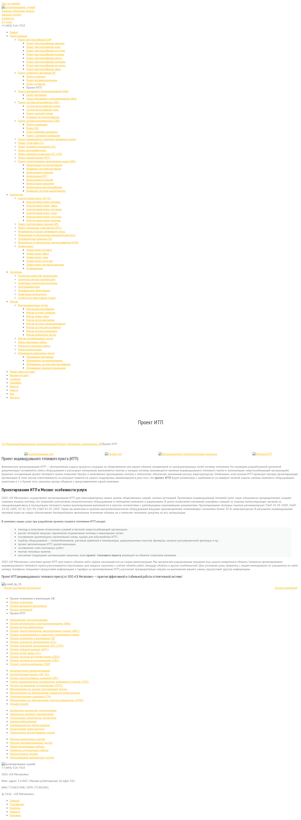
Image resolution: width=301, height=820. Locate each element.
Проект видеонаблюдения (32, 150)
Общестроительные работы (32, 342)
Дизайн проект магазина (39, 250)
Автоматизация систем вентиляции (44, 165)
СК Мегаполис (10, 444)
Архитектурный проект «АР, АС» (34, 198)
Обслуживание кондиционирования (44, 360)
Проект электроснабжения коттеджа (45, 50)
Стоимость (8, 18)
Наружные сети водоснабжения (42, 117)
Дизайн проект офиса (37, 253)
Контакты (15, 397)
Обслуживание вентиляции (39, 357)
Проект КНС (32, 128)
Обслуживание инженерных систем (36, 353)
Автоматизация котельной (39, 180)
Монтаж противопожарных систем (35, 338)
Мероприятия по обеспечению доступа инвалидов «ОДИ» (48, 242)
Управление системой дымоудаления (46, 191)
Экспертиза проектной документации (38, 276)
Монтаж (14, 301)
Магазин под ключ (19, 375)
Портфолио (15, 382)
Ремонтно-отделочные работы (34, 346)
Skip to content (11, 3)
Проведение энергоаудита (32, 294)
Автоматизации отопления (39, 172)
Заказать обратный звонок (18, 11)
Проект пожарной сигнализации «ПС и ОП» (40, 154)
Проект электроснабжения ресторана (46, 65)
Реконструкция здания (30, 349)
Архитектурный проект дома (41, 213)
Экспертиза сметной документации (36, 279)
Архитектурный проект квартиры (43, 220)
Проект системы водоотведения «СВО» (39, 121)
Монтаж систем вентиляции (40, 320)
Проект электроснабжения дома (43, 47)
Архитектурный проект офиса (41, 205)
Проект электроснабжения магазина (45, 54)
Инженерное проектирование (38, 444)
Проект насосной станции (39, 113)
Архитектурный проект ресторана (44, 209)
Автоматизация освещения (40, 183)
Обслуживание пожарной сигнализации (46, 368)
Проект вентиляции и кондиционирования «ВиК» (43, 91)
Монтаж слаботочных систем (41, 335)
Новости (14, 390)
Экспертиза (16, 272)
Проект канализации (37, 124)
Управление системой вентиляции (43, 169)
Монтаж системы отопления (40, 312)
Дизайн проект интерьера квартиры (45, 264)
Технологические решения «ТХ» (35, 239)
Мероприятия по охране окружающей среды (41, 231)
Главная (14, 32)
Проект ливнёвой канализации (42, 132)
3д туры (7, 22)
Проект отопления (35, 76)
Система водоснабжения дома (42, 109)
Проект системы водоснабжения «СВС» (38, 102)
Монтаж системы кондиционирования (46, 323)
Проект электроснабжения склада (44, 58)
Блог (12, 394)
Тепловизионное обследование (34, 290)
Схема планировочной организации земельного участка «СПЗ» (49, 682)
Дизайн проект (26, 246)
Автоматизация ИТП (36, 176)
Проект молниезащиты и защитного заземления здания (47, 139)
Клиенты (14, 386)
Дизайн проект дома (37, 257)
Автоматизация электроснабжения (44, 187)
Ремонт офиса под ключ (22, 371)
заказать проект (11, 14)
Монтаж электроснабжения (40, 309)
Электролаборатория (29, 287)
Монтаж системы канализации (41, 331)
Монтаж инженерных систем (33, 305)
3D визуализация (34, 268)
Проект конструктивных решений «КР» (38, 224)
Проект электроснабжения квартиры (45, 43)
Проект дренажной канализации (43, 135)
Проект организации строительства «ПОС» (40, 228)
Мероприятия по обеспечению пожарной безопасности (46, 235)
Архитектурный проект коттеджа (43, 216)
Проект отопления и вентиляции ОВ (36, 73)
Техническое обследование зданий (36, 298)
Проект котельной (35, 84)
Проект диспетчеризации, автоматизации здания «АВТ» (47, 161)
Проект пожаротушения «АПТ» (34, 157)
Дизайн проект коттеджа (39, 261)
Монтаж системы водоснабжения (43, 327)
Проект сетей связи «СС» (31, 143)
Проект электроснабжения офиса (43, 69)
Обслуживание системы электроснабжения (48, 364)
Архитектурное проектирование (30, 670)
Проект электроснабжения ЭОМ (34, 39)
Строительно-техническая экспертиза (37, 283)
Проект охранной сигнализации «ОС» (37, 146)
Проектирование (18, 36)
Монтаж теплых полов (37, 316)
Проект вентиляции (36, 95)
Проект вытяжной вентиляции (41, 80)
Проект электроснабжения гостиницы (45, 62)
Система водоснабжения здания (43, 106)
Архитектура (16, 194)
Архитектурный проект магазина (43, 202)
